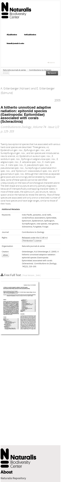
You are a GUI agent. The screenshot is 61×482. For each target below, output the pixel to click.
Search (53, 73)
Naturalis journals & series (15, 43)
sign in (52, 63)
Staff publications (30, 35)
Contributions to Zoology (40, 70)
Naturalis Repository (13, 478)
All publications (12, 35)
